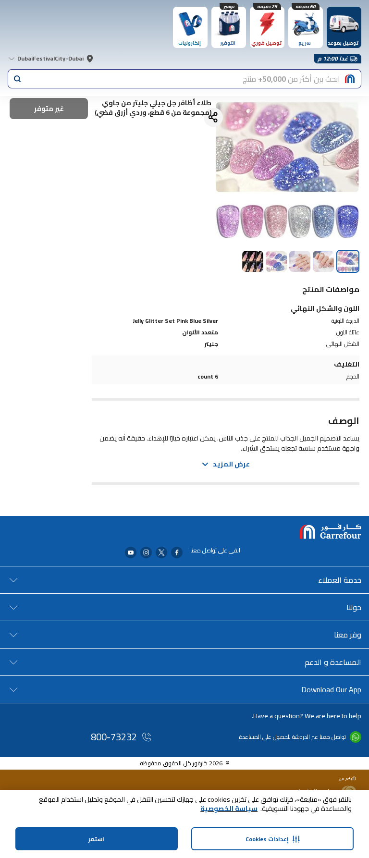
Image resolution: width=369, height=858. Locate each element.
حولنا (353, 607)
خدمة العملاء (339, 580)
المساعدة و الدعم (333, 662)
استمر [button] (96, 839)
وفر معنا (347, 634)
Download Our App (331, 689)
